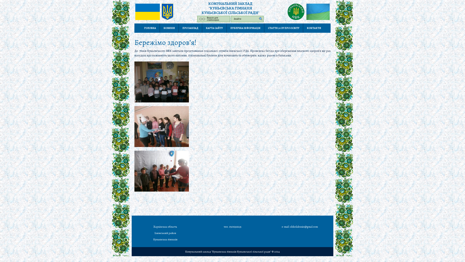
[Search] (260, 19)
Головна (150, 28)
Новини (169, 28)
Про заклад (190, 28)
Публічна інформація (245, 28)
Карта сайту (214, 28)
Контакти (314, 28)
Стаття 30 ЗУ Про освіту (283, 28)
